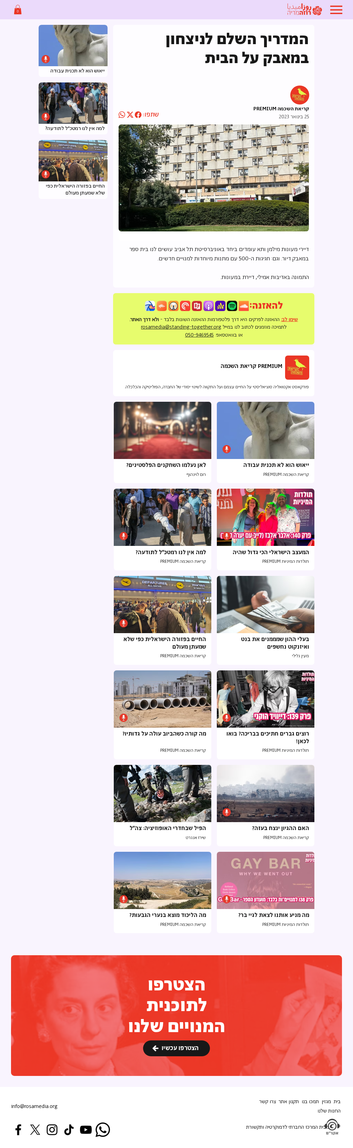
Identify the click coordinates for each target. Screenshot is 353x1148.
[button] (18, 9)
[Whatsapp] (102, 1129)
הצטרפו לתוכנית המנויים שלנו (176, 1006)
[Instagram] (52, 1129)
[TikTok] (69, 1129)
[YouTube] (86, 1129)
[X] (35, 1129)
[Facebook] (18, 1129)
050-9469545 (199, 335)
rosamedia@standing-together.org (181, 327)
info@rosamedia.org (34, 1106)
